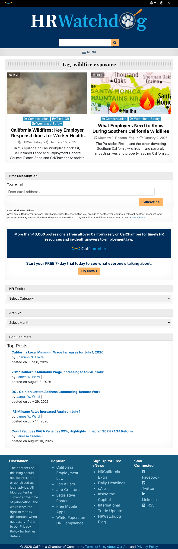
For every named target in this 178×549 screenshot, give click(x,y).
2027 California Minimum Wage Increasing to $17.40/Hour (58, 372)
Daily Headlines (111, 482)
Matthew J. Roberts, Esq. (116, 137)
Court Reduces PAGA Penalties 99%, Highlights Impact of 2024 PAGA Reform (72, 431)
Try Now (88, 271)
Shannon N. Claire (30, 357)
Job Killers (65, 484)
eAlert (103, 488)
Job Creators (67, 489)
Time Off (62, 119)
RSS (151, 505)
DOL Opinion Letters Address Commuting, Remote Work (56, 392)
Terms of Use (95, 547)
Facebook (150, 477)
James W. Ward (28, 377)
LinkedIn (149, 499)
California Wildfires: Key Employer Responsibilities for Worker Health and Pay (47, 135)
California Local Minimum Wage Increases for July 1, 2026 (57, 352)
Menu (91, 52)
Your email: (15, 184)
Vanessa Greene (28, 436)
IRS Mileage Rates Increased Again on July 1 (46, 411)
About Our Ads (118, 547)
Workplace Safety (49, 123)
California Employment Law (67, 473)
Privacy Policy (137, 217)
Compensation (38, 119)
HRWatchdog (32, 142)
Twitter (148, 488)
